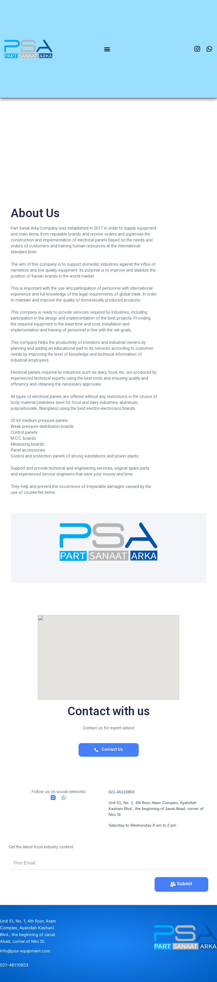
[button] (107, 49)
